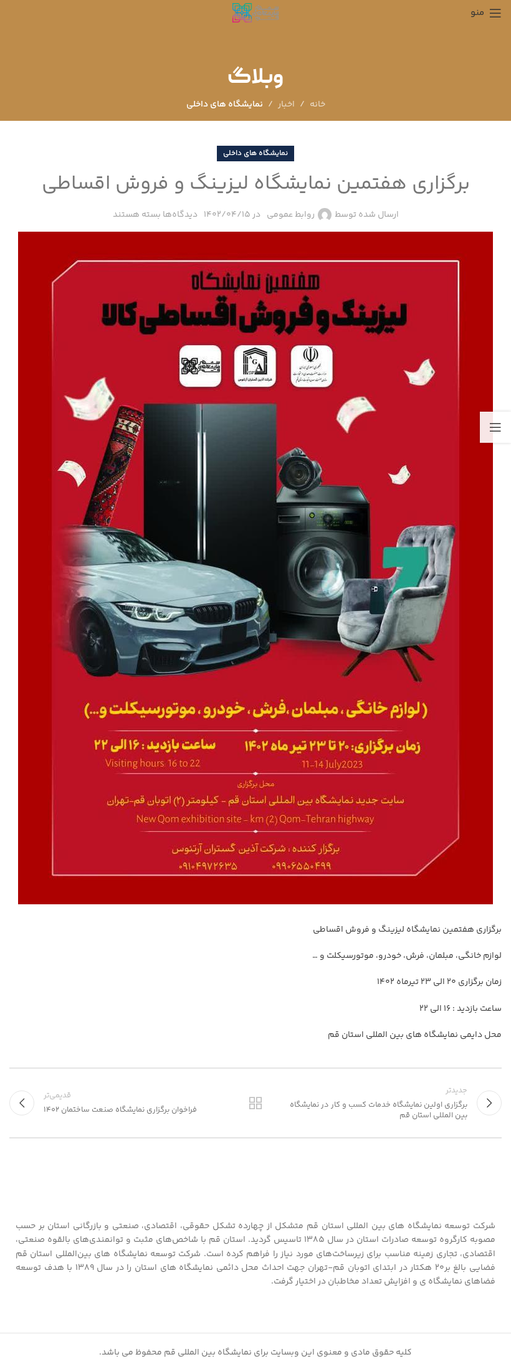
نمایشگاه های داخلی (224, 104)
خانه (317, 104)
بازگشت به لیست (255, 1103)
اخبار (286, 104)
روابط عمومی (291, 215)
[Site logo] (255, 13)
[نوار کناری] (495, 427)
